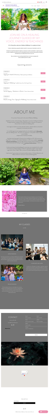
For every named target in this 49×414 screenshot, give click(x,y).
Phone (26, 319)
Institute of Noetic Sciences (30, 143)
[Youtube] (37, 2)
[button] (46, 2)
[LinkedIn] (39, 2)
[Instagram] (13, 325)
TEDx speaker (39, 131)
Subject (26, 323)
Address (38, 319)
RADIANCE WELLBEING (11, 5)
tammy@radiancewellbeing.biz (6, 2)
